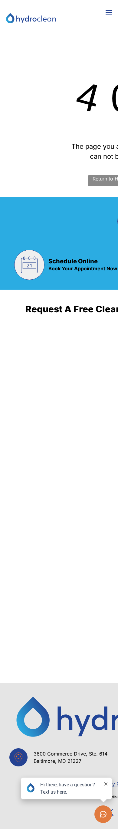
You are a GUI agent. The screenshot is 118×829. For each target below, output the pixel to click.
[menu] (109, 12)
